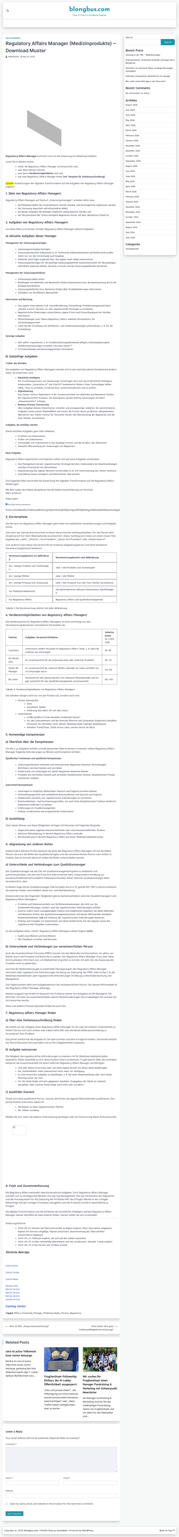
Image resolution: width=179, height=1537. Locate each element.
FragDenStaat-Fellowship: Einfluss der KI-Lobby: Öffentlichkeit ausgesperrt (60, 1380)
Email (66, 1478)
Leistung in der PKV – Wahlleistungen (143, 55)
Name (9, 1478)
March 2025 (131, 191)
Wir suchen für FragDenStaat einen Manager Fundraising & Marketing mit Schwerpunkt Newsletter (100, 1384)
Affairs (17, 1313)
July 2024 (130, 232)
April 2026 (131, 125)
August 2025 (131, 166)
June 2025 (130, 176)
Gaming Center (16, 1306)
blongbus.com (89, 9)
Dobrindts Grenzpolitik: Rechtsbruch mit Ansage (148, 76)
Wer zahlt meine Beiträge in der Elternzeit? (146, 81)
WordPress (87, 1530)
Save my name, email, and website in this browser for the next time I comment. (51, 1503)
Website (9, 1490)
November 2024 (133, 212)
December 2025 (133, 145)
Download (27, 1313)
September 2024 (133, 222)
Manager (37, 1313)
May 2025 (130, 181)
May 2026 (130, 120)
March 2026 (131, 130)
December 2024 (133, 207)
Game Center (13, 1272)
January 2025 (132, 202)
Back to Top (166, 1530)
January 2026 (132, 140)
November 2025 (133, 150)
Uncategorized (13, 38)
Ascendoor (62, 1530)
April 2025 (130, 186)
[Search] (8, 11)
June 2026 (130, 115)
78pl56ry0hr (13, 56)
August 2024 (131, 227)
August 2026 (131, 105)
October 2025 (132, 156)
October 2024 (132, 217)
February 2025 (132, 196)
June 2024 (130, 237)
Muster (65, 1313)
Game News (12, 1279)
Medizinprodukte (51, 1313)
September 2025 (133, 161)
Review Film (12, 1285)
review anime (13, 1299)
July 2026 (130, 110)
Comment (11, 1444)
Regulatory (75, 1313)
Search (129, 37)
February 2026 (132, 135)
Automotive (12, 1265)
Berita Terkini (13, 1289)
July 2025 (130, 171)
